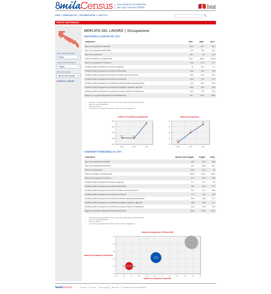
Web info (115, 287)
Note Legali (104, 287)
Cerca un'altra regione (66, 53)
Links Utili (103, 15)
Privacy (93, 287)
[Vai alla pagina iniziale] (101, 7)
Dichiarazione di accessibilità (134, 287)
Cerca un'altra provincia (66, 63)
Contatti (83, 287)
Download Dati (70, 15)
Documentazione (87, 15)
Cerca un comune (63, 72)
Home (57, 15)
